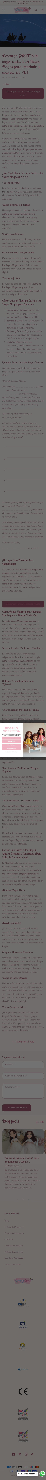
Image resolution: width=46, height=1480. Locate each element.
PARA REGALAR (11, 745)
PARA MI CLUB (11, 741)
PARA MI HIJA (11, 738)
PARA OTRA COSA (11, 748)
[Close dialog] (44, 724)
